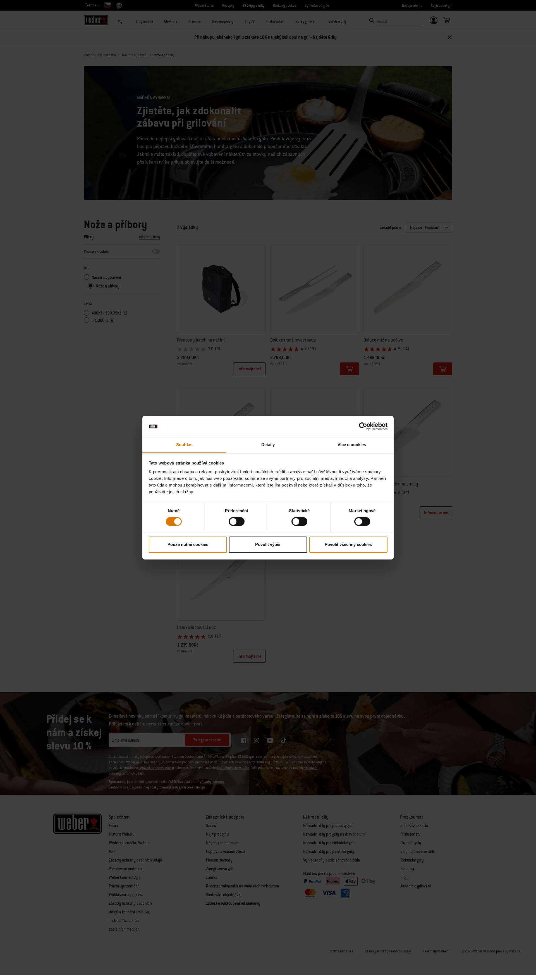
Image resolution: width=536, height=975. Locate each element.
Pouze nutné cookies (188, 544)
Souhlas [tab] (184, 444)
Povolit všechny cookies (348, 544)
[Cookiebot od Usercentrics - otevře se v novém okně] (363, 426)
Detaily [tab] (268, 444)
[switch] (237, 521)
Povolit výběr (268, 544)
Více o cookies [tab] (352, 444)
